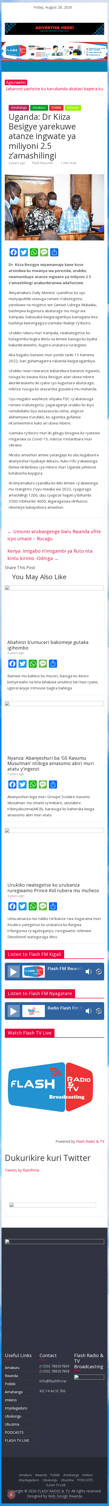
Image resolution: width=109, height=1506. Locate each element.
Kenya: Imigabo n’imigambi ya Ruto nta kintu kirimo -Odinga (50, 554)
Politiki (56, 107)
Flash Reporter (42, 163)
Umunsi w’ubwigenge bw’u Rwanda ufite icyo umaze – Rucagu (54, 535)
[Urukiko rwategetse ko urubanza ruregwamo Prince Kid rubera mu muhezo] (54, 831)
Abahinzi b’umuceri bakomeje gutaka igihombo (47, 645)
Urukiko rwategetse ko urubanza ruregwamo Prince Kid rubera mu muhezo (53, 887)
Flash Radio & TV (90, 1141)
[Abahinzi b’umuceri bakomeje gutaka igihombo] (54, 588)
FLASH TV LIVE (17, 1440)
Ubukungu (13, 1416)
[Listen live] (14, 971)
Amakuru (39, 107)
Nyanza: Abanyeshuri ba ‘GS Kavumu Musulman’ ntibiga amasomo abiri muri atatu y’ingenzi (50, 763)
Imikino (11, 1400)
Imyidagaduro (16, 1408)
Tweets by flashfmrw (22, 1170)
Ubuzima (12, 1424)
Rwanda (73, 107)
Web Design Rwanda (65, 1496)
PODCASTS (14, 1432)
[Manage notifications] (11, 1495)
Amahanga (19, 107)
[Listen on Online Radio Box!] (98, 972)
